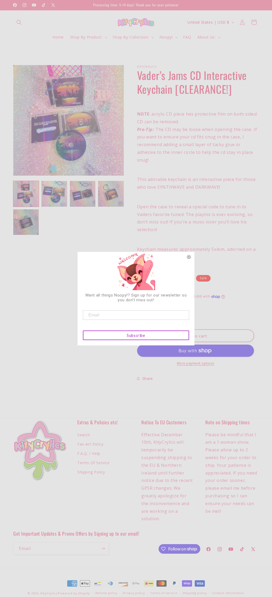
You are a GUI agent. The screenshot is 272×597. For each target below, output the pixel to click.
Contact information (228, 593)
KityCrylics (48, 593)
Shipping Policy (91, 472)
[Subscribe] (103, 548)
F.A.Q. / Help (88, 453)
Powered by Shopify (74, 593)
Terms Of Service (93, 462)
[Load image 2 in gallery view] (54, 193)
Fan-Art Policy (90, 444)
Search (83, 434)
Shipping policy (194, 593)
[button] (19, 22)
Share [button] (147, 378)
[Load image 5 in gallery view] (26, 222)
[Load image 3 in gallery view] (82, 193)
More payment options (195, 363)
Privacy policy (134, 593)
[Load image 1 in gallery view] (26, 193)
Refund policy (106, 593)
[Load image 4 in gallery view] (111, 193)
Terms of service (163, 593)
